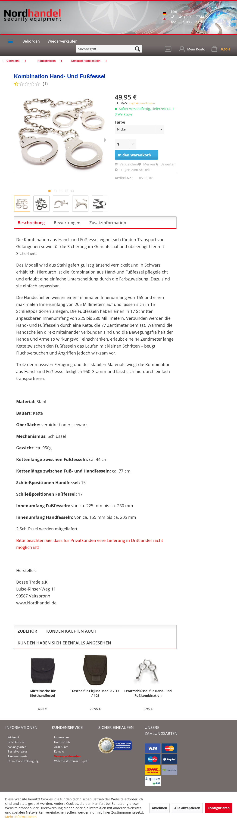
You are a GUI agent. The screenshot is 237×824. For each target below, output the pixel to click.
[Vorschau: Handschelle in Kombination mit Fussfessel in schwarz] (41, 204)
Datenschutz (62, 742)
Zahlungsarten (17, 747)
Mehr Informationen (21, 817)
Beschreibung (31, 222)
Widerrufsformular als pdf (70, 761)
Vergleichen (128, 164)
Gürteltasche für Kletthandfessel (43, 693)
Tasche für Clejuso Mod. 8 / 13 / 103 (95, 693)
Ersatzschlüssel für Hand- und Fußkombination (148, 693)
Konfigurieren (219, 808)
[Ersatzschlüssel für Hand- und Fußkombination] (148, 670)
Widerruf (13, 737)
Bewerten (167, 164)
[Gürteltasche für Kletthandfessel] (43, 670)
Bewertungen (67, 222)
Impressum (61, 737)
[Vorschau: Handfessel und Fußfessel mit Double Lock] (80, 204)
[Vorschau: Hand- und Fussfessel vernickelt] (61, 204)
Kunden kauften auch (71, 631)
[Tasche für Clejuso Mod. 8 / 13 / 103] (95, 670)
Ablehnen (159, 808)
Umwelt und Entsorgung (23, 761)
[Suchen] (137, 49)
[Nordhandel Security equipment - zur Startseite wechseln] (32, 18)
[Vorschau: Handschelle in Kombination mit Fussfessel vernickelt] (22, 204)
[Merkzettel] (168, 49)
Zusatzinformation (107, 222)
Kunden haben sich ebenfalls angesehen (64, 643)
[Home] (10, 41)
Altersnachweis (17, 756)
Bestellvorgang (17, 751)
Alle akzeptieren (187, 808)
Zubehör (27, 631)
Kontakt (59, 751)
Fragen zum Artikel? (134, 170)
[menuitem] (109, 49)
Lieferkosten (16, 742)
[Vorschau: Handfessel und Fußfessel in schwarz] (100, 204)
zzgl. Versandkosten (142, 103)
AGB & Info (61, 747)
